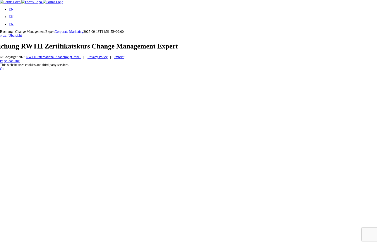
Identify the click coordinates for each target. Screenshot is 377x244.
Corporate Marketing (69, 31)
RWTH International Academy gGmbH (53, 57)
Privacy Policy (97, 57)
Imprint (119, 57)
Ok (2, 69)
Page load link (10, 61)
